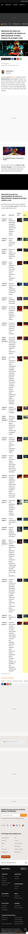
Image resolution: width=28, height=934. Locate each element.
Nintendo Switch (16, 23)
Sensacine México (18, 919)
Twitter (15, 59)
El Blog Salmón (17, 905)
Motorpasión (17, 895)
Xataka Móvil (4, 878)
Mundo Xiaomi (5, 884)
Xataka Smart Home (6, 882)
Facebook (12, 59)
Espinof (16, 888)
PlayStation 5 (5, 852)
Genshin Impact (18, 843)
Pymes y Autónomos (18, 907)
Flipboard (18, 59)
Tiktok (23, 825)
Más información (21, 932)
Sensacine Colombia (18, 921)
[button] (10, 71)
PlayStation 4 (17, 852)
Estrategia (22, 4)
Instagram (17, 825)
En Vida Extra (7, 156)
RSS (20, 825)
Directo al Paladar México (7, 923)
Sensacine (16, 886)
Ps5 (10, 23)
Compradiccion (5, 909)
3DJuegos (16, 876)
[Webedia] (24, 1)
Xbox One (4, 849)
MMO (3, 843)
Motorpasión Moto (18, 898)
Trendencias (4, 905)
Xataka (3, 876)
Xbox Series (17, 846)
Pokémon (5, 23)
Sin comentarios (6, 58)
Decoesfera (4, 907)
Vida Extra (16, 878)
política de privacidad (19, 818)
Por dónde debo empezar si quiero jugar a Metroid (13, 158)
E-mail (20, 59)
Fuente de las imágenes (7, 678)
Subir (22, 868)
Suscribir (23, 815)
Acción (15, 4)
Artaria (13, 77)
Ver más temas (6, 856)
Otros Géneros (5, 838)
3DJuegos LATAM (18, 917)
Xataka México (5, 917)
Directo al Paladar (5, 895)
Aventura (8, 4)
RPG (2, 4)
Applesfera (4, 880)
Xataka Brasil (4, 919)
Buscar (26, 862)
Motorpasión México (18, 923)
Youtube (14, 825)
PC (2, 846)
